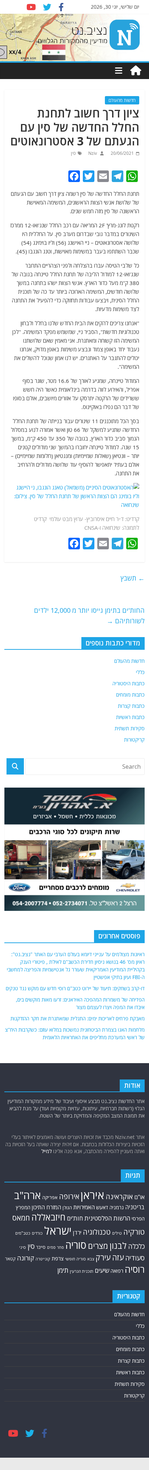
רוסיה (135, 1269)
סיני (22, 1247)
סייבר (41, 1247)
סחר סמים (55, 1247)
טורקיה (134, 1232)
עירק (103, 1257)
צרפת (58, 1258)
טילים (117, 1233)
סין (73, 153)
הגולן (67, 1208)
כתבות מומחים (130, 694)
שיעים (102, 1270)
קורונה (25, 1258)
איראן (92, 1195)
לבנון (118, 1245)
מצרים (98, 1245)
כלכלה (136, 1246)
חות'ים (75, 1218)
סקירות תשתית (130, 728)
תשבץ (132, 578)
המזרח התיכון (46, 1207)
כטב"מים (22, 1233)
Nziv (92, 153)
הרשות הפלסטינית (107, 1218)
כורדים (37, 1233)
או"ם (139, 1197)
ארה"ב (27, 1195)
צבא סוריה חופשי (79, 1259)
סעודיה (135, 1258)
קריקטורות (134, 739)
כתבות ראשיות (130, 717)
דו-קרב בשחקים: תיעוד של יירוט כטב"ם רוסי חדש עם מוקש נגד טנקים (75, 988)
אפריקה (50, 1197)
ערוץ (78, 519)
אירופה (69, 1196)
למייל (46, 1151)
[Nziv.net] (136, 71)
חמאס (21, 1218)
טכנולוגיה (97, 1232)
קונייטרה (42, 1259)
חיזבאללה (48, 1217)
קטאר (10, 1259)
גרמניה (117, 1207)
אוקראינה (119, 1196)
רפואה (117, 1270)
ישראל (58, 1230)
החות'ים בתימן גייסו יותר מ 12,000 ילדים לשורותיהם (89, 615)
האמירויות (84, 1207)
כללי (140, 672)
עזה (118, 1257)
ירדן (77, 1232)
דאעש (102, 1207)
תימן (63, 1270)
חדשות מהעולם (122, 100)
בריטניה (135, 1207)
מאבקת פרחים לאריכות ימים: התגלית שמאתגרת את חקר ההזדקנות (77, 1018)
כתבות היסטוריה (128, 683)
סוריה (75, 1245)
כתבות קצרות (131, 705)
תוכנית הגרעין (81, 1271)
